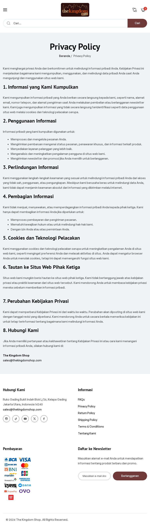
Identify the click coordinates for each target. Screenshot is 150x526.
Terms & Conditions (91, 426)
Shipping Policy (87, 419)
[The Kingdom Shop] (75, 10)
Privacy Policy (86, 406)
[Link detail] (6, 418)
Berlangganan (130, 475)
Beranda (64, 56)
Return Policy (86, 413)
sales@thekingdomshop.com (22, 360)
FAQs (81, 399)
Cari (137, 23)
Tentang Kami (87, 433)
